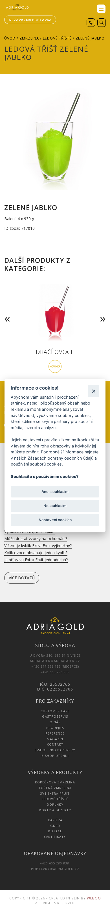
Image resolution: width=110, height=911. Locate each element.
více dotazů (22, 577)
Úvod (10, 38)
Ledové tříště (57, 38)
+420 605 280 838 (55, 863)
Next (104, 310)
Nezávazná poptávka (30, 19)
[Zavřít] (93, 391)
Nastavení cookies (55, 519)
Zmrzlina (29, 38)
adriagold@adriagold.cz (55, 661)
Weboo (94, 898)
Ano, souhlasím (55, 491)
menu (101, 8)
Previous (6, 310)
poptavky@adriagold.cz (55, 869)
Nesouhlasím (55, 505)
